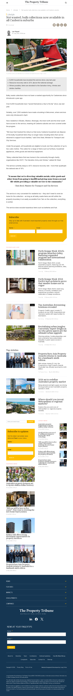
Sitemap (49, 659)
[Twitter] (42, 619)
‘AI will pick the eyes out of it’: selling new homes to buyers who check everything (46, 435)
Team (25, 656)
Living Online (63, 667)
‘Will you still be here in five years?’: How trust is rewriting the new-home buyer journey (20, 510)
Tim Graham (41, 392)
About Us (10, 656)
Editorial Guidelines (44, 656)
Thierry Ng (40, 271)
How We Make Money (59, 656)
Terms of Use (28, 667)
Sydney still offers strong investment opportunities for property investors (18, 536)
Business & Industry (30, 354)
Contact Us (41, 659)
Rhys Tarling (41, 319)
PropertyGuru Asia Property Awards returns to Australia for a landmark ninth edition (19, 566)
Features (9, 586)
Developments (11, 598)
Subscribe (33, 659)
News (8, 581)
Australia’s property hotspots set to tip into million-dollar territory (20, 484)
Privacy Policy (20, 667)
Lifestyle (15, 10)
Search (30, 421)
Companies (10, 603)
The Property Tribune (42, 372)
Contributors (33, 656)
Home (8, 10)
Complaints (24, 659)
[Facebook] (36, 619)
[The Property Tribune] (36, 611)
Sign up (13, 236)
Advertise (18, 656)
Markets (9, 592)
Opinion (32, 399)
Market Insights (31, 380)
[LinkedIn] (31, 619)
